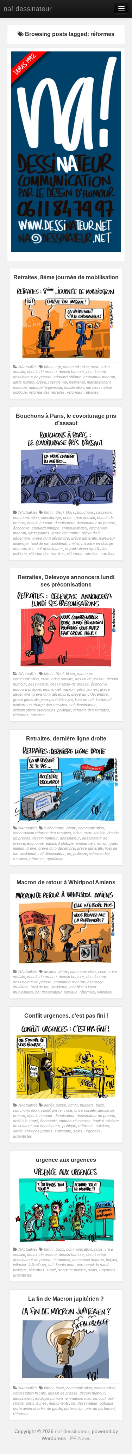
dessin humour (71, 372)
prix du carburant (100, 1408)
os (69, 853)
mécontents (59, 1403)
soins (77, 1131)
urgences (92, 1131)
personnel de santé (93, 1265)
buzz (100, 1105)
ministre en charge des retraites (40, 705)
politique (20, 392)
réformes (74, 392)
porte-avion (73, 1408)
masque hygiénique (45, 387)
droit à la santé (25, 1121)
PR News (80, 1438)
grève (41, 382)
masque (20, 387)
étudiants (21, 987)
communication (76, 367)
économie (21, 528)
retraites (91, 392)
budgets (87, 1105)
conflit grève (51, 1110)
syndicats (55, 859)
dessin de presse (42, 372)
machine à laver (82, 987)
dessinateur (96, 372)
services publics (38, 1131)
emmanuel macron (99, 377)
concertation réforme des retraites (42, 833)
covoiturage (51, 517)
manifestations (99, 382)
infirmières (37, 1265)
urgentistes (22, 1136)
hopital (98, 1121)
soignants (63, 1131)
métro (74, 543)
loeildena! (77, 382)
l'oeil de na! (57, 382)
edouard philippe (67, 377)
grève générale (84, 538)
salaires (102, 1126)
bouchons (85, 512)
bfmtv (49, 367)
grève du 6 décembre (50, 538)
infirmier (19, 1265)
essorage (95, 982)
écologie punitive (49, 1398)
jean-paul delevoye (57, 699)
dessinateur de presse (32, 377)
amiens (50, 971)
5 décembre (54, 828)
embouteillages (74, 528)
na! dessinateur (28, 9)
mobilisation (74, 387)
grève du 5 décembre (50, 694)
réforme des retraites (47, 392)
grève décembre (65, 533)
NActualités (28, 367)
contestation (104, 1388)
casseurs (104, 512)
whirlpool (104, 992)
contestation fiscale (29, 1393)
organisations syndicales (86, 549)
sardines (108, 554)
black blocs (65, 512)
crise (95, 367)
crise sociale (84, 517)
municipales (23, 992)
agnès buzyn (55, 1105)
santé (18, 1131)
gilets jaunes (23, 382)
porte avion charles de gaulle (37, 1408)
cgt (58, 367)
